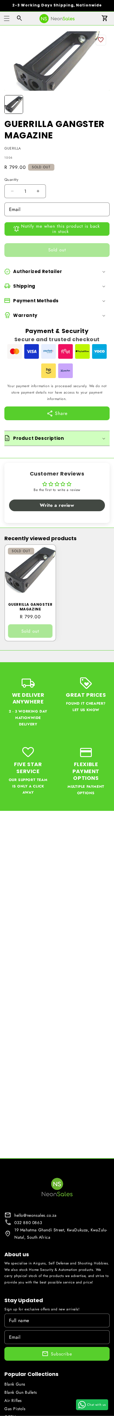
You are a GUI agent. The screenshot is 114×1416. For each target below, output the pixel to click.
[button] (6, 18)
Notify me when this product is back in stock (60, 229)
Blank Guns (14, 1384)
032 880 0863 (28, 1223)
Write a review (57, 505)
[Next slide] (103, 104)
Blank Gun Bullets (20, 1392)
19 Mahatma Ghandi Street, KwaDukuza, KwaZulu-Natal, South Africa (60, 1233)
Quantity (11, 179)
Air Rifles (13, 1400)
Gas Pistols (15, 1409)
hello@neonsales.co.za (35, 1215)
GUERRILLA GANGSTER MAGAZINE (30, 606)
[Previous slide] (10, 104)
